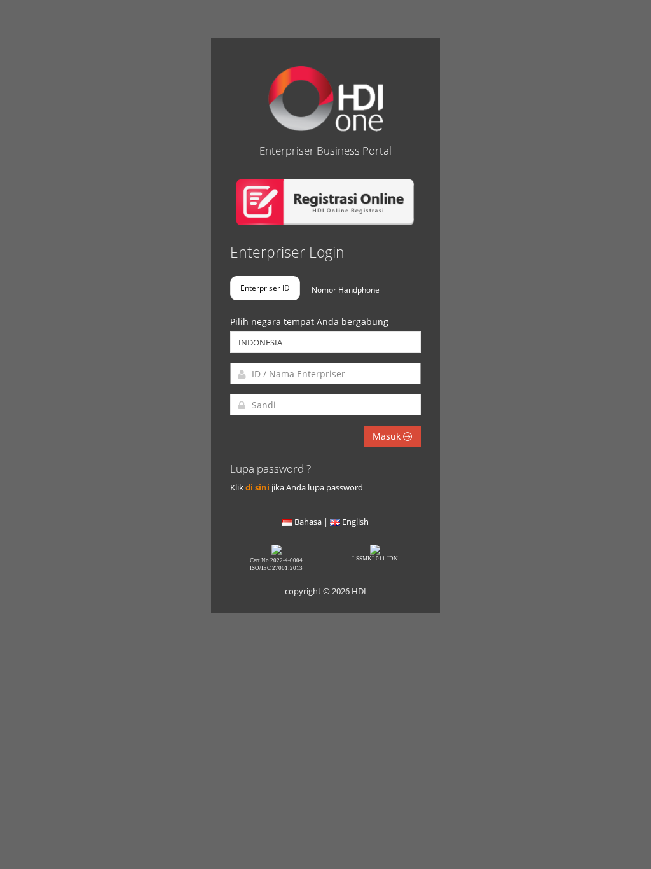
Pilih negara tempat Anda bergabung (309, 322)
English (355, 521)
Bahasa (308, 521)
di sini (257, 487)
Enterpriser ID (265, 287)
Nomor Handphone (346, 289)
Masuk (388, 436)
